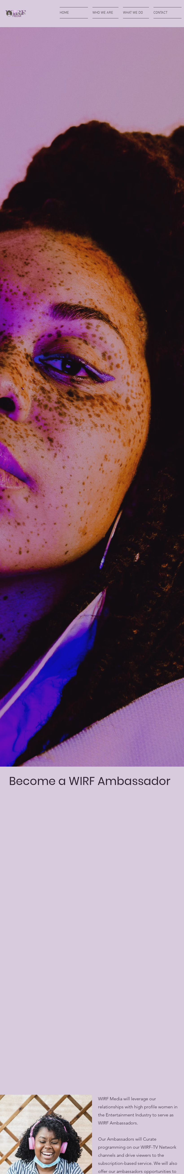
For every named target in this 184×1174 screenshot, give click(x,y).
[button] (105, 12)
